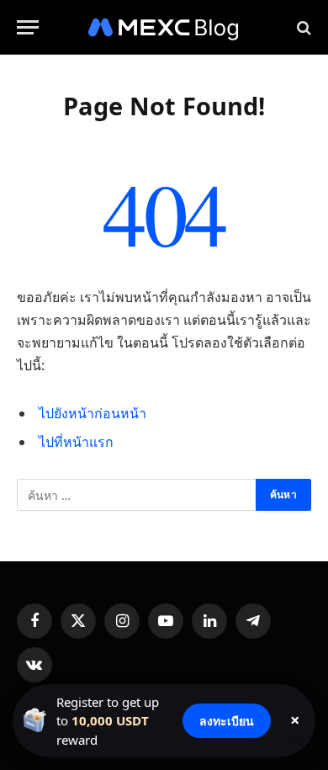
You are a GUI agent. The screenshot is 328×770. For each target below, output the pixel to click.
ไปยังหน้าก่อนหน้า (92, 413)
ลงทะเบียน (226, 721)
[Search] (302, 27)
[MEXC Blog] (164, 27)
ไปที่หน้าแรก (76, 442)
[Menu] (28, 27)
